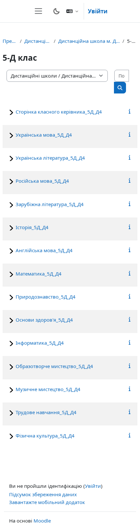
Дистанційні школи (37, 41)
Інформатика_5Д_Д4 (40, 342)
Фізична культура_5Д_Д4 (45, 435)
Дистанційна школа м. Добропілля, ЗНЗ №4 (89, 41)
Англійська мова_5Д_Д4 (44, 250)
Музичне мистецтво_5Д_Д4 (48, 389)
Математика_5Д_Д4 (39, 273)
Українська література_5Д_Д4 (50, 157)
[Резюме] (130, 111)
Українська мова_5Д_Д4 (44, 134)
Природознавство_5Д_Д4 (46, 296)
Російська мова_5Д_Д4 (42, 181)
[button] (72, 11)
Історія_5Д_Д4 (32, 227)
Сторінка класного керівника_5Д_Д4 (59, 111)
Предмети (10, 41)
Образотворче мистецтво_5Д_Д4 (54, 366)
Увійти (97, 11)
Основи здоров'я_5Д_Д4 (44, 319)
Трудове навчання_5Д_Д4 (46, 412)
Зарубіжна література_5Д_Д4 (50, 204)
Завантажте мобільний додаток (47, 502)
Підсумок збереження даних (43, 494)
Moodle (42, 520)
